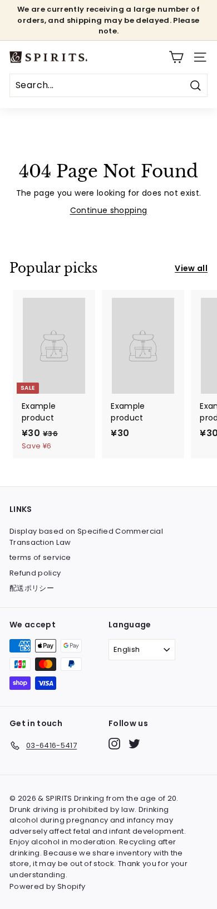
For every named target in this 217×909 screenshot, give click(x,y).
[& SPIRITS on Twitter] (134, 744)
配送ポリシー (31, 588)
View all (191, 268)
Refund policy (35, 573)
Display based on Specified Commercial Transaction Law (86, 537)
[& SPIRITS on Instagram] (114, 744)
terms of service (40, 557)
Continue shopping (108, 210)
